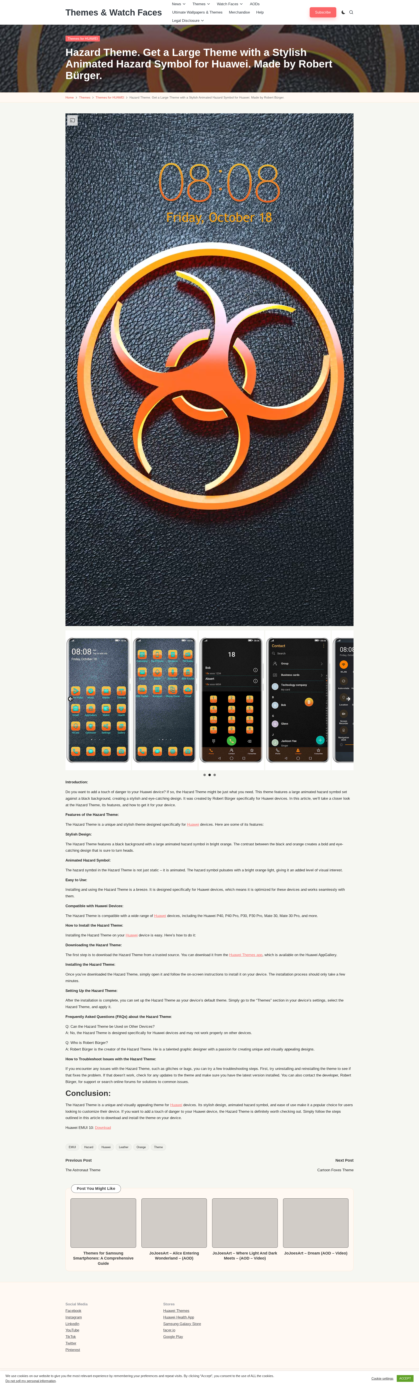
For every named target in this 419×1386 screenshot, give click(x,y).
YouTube (72, 1330)
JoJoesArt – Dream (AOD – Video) (315, 1253)
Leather (123, 1147)
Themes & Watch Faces (113, 12)
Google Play (173, 1337)
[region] (209, 700)
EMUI (72, 1147)
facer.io (169, 1330)
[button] (323, 12)
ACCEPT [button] (405, 1378)
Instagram (73, 1317)
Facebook (73, 1311)
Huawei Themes (176, 1311)
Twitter (70, 1343)
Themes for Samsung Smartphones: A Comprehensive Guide (103, 1258)
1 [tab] (204, 775)
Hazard (88, 1147)
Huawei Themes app (245, 955)
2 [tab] (209, 775)
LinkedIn (72, 1324)
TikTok (70, 1337)
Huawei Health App (178, 1317)
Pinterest (72, 1350)
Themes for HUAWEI (83, 38)
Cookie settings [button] (382, 1378)
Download (103, 1128)
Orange (141, 1147)
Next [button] (348, 699)
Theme (158, 1147)
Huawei (193, 824)
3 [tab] (214, 775)
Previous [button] (71, 699)
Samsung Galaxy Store (182, 1324)
